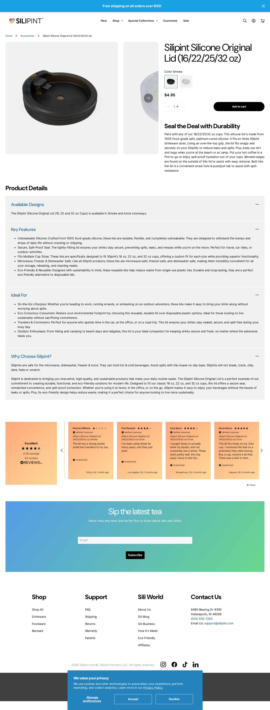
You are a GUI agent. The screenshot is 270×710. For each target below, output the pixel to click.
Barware (37, 631)
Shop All (37, 609)
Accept (133, 699)
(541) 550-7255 (202, 618)
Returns (90, 624)
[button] (148, 98)
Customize (170, 21)
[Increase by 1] (177, 106)
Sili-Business (146, 624)
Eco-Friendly (146, 638)
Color (173, 71)
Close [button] (263, 6)
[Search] (245, 21)
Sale (186, 21)
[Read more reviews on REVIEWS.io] (31, 463)
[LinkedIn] (195, 664)
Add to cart (239, 106)
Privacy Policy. (153, 687)
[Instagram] (163, 664)
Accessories (27, 35)
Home (9, 35)
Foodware (39, 624)
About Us (144, 609)
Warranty (91, 631)
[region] (161, 450)
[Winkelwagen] (262, 21)
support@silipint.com (218, 623)
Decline (174, 699)
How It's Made (148, 631)
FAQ (88, 609)
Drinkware (39, 616)
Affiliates (144, 645)
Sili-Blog (143, 616)
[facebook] (174, 664)
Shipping (91, 616)
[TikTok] (185, 664)
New (104, 21)
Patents (90, 638)
